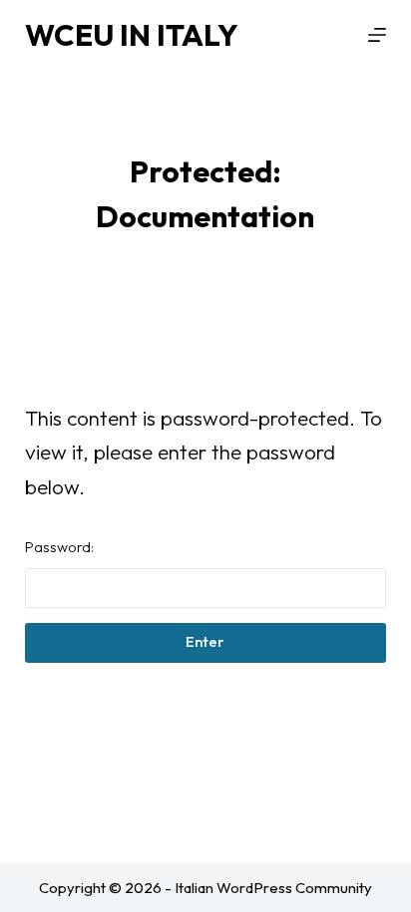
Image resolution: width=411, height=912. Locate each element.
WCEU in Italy (131, 35)
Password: (59, 546)
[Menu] (377, 35)
